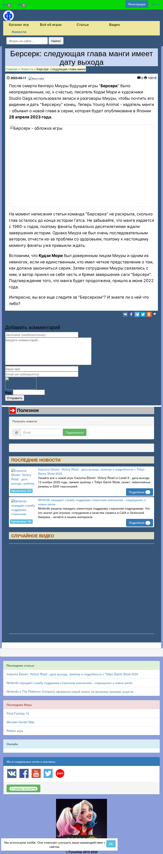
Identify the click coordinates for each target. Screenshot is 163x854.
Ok (111, 844)
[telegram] (137, 314)
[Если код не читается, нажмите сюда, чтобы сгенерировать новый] (21, 383)
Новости (19, 32)
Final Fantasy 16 (18, 713)
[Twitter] (143, 314)
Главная (11, 69)
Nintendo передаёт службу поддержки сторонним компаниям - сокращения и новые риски (69, 683)
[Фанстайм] (36, 78)
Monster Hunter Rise (20, 722)
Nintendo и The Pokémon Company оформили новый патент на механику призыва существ (70, 691)
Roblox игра (15, 731)
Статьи (83, 25)
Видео (114, 25)
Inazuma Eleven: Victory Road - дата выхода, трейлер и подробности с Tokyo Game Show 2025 (72, 674)
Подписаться (75, 432)
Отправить (14, 398)
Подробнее (139, 492)
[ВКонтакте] (125, 314)
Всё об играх (51, 25)
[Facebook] (131, 314)
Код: (8, 392)
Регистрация (137, 4)
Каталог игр (19, 25)
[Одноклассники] (149, 314)
